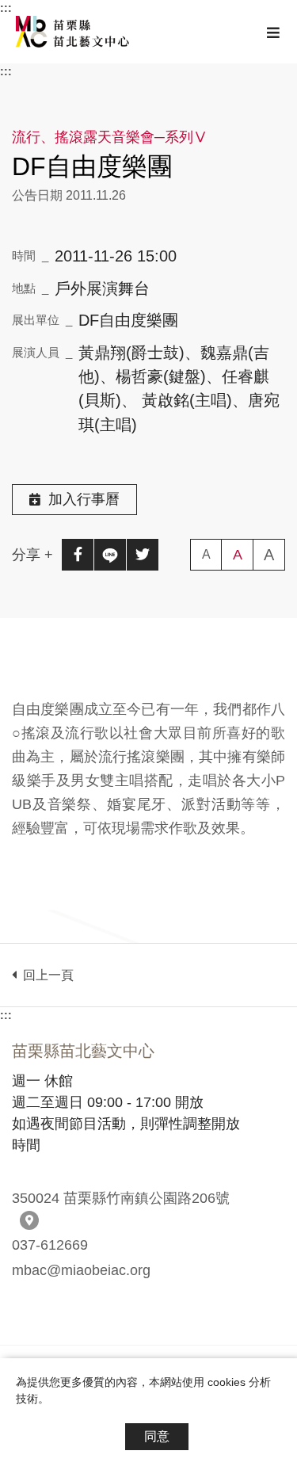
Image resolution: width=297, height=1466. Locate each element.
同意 (156, 1436)
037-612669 (50, 1245)
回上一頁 (45, 975)
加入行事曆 (84, 499)
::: (6, 8)
